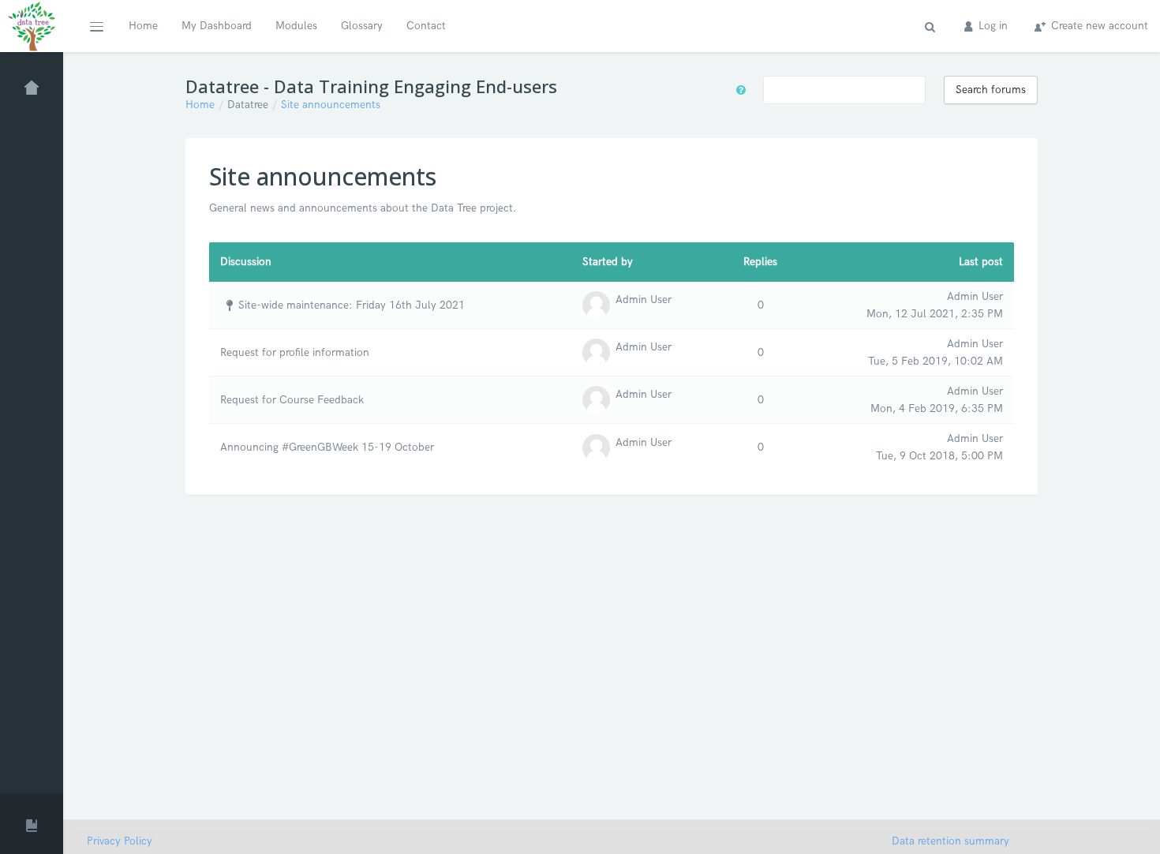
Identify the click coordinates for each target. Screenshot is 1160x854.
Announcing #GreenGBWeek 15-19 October (327, 447)
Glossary (362, 25)
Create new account (1098, 25)
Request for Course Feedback (292, 399)
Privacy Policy (119, 841)
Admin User (644, 299)
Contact (426, 25)
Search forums (991, 89)
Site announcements (330, 104)
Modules (296, 25)
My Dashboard (216, 25)
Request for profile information (294, 352)
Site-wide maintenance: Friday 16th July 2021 (351, 305)
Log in (991, 25)
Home (143, 25)
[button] (96, 26)
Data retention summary (950, 841)
